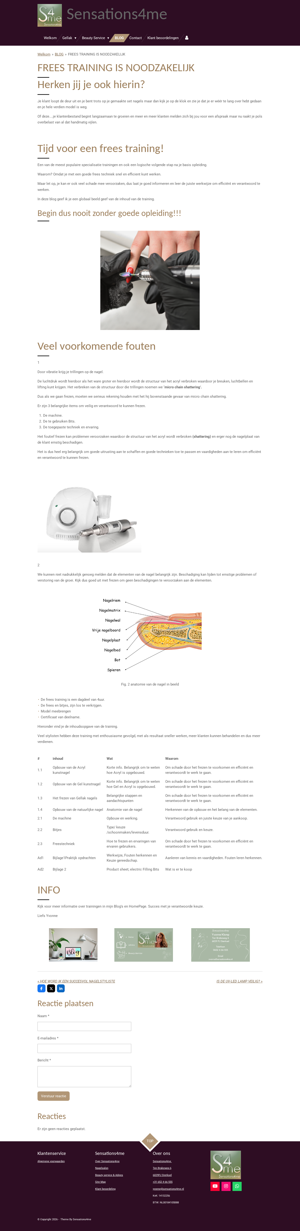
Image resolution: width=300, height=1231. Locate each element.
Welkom (44, 54)
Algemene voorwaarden (51, 1161)
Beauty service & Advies (109, 1175)
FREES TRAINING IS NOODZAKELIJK (96, 54)
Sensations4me (162, 1161)
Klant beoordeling (105, 1188)
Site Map (100, 1181)
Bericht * (44, 1060)
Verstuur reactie (53, 1096)
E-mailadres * (48, 1038)
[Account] (186, 38)
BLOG (59, 54)
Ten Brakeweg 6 (162, 1168)
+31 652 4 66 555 (162, 1181)
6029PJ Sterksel (162, 1175)
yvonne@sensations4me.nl (168, 1188)
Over (107, 1161)
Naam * (43, 1016)
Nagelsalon (101, 1168)
